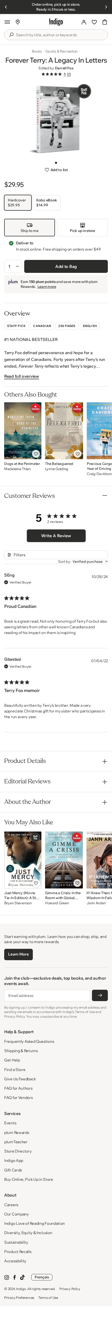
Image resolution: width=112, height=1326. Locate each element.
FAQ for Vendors (18, 1097)
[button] (7, 22)
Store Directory (18, 1151)
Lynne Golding (56, 469)
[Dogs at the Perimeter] (22, 430)
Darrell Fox (64, 68)
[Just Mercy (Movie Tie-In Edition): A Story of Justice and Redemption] (22, 860)
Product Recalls (18, 1251)
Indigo (21, 1289)
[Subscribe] (100, 995)
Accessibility (15, 1260)
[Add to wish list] (36, 454)
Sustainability (16, 1242)
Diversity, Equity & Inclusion (28, 1232)
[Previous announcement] (6, 7)
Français (42, 1277)
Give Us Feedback (20, 1078)
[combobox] (59, 35)
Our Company (16, 1214)
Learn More (18, 954)
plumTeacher (16, 1141)
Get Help (12, 1060)
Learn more (47, 286)
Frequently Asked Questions (29, 1041)
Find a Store (14, 1069)
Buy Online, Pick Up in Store (28, 1179)
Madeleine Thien (17, 469)
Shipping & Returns (21, 1050)
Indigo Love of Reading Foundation (34, 1223)
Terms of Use (48, 1297)
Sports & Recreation (61, 51)
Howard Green (57, 903)
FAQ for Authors (18, 1088)
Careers (11, 1204)
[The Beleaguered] (64, 430)
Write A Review (56, 535)
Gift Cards (13, 1170)
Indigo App (13, 1160)
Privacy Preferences (19, 1297)
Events (10, 1122)
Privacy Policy (69, 1289)
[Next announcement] (106, 7)
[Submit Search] (11, 34)
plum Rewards (16, 1132)
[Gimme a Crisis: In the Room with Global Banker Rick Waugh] (64, 860)
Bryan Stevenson (18, 903)
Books (37, 51)
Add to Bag (66, 266)
